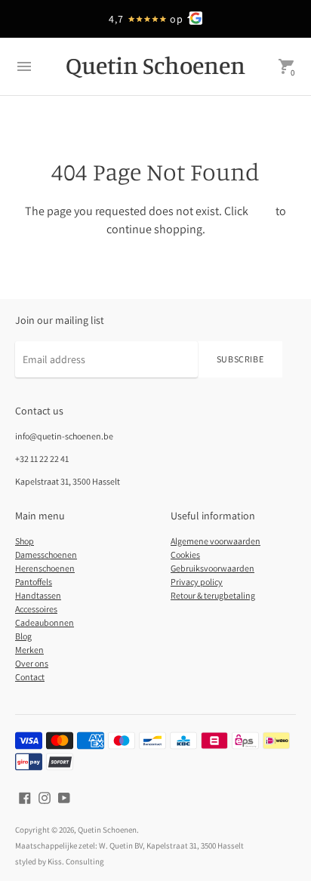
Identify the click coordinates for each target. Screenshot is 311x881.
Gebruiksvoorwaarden (212, 568)
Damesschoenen (46, 554)
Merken (29, 649)
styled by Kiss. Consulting (59, 861)
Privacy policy (197, 581)
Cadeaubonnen (44, 622)
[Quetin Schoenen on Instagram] (44, 796)
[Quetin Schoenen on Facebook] (25, 796)
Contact (30, 676)
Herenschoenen (45, 568)
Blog (23, 636)
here (262, 211)
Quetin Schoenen (107, 829)
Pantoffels (33, 581)
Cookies (185, 554)
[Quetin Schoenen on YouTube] (64, 796)
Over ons (31, 663)
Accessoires (36, 609)
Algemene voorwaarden (215, 541)
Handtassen (38, 595)
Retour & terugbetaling (213, 595)
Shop (24, 541)
